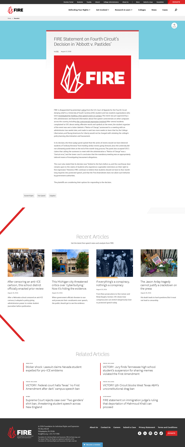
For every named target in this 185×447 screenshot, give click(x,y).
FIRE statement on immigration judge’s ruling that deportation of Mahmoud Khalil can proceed (130, 403)
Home (9, 18)
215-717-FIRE (54, 434)
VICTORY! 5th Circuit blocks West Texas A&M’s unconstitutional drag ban (131, 386)
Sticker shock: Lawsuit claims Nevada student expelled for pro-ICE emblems (54, 368)
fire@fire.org (43, 434)
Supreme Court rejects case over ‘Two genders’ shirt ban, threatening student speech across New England (55, 403)
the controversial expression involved (91, 121)
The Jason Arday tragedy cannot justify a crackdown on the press (158, 285)
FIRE (57, 51)
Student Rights (29, 196)
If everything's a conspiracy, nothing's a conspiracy (113, 283)
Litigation (53, 196)
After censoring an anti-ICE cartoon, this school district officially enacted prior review (26, 285)
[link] (16, 10)
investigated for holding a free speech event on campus (80, 115)
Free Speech (41, 196)
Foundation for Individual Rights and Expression (61, 426)
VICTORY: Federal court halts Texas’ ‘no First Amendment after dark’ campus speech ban (53, 386)
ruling (83, 110)
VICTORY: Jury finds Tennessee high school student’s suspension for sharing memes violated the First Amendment (129, 370)
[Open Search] (176, 10)
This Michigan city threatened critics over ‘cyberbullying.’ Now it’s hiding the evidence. (70, 285)
